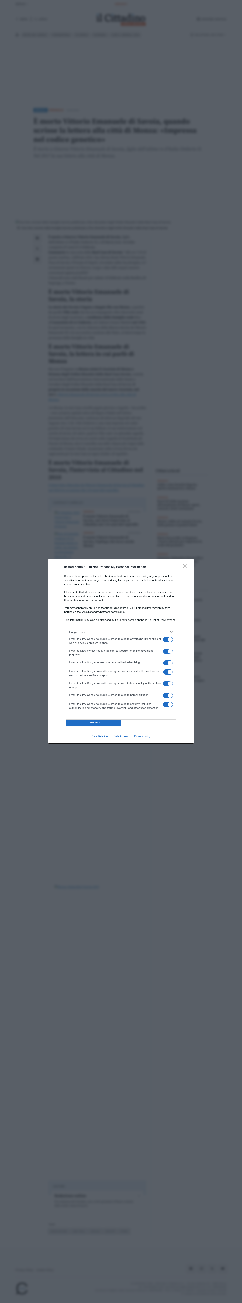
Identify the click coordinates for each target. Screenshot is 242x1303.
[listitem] (121, 632)
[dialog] (121, 651)
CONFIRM (94, 722)
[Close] (186, 567)
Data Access (121, 736)
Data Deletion (100, 736)
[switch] (168, 639)
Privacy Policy (142, 736)
